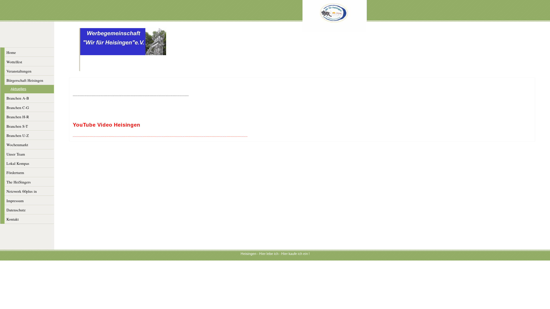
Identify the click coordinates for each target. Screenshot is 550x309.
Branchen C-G (17, 107)
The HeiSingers (18, 182)
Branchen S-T (17, 126)
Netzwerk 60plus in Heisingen (21, 192)
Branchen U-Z (17, 135)
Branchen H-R (17, 116)
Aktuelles (18, 89)
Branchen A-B (17, 98)
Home (11, 52)
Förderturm (15, 172)
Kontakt (12, 219)
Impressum (15, 200)
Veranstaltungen (18, 71)
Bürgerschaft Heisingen (24, 80)
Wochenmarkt (17, 144)
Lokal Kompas (17, 163)
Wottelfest (14, 61)
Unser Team (15, 154)
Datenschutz (16, 209)
